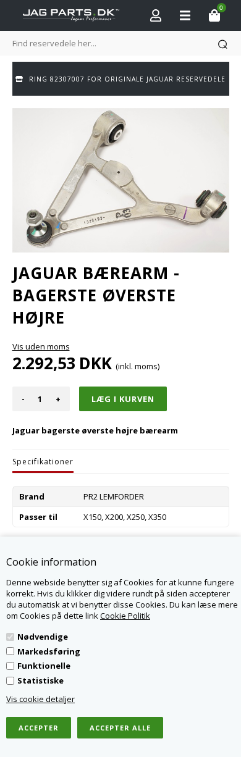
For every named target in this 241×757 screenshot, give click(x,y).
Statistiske (40, 680)
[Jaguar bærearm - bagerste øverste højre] (120, 180)
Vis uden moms (41, 346)
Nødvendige (42, 636)
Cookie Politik (125, 615)
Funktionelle (43, 665)
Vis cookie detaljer (40, 699)
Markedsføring (48, 651)
